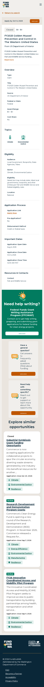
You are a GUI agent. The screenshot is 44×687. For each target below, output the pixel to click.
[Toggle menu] (40, 4)
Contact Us (23, 413)
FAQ (7, 670)
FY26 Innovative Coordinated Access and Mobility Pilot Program (21, 580)
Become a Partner (13, 674)
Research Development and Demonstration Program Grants (20, 507)
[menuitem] (23, 670)
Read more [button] (9, 60)
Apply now (35, 21)
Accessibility (10, 677)
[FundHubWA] (6, 4)
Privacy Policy (11, 681)
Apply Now (12, 213)
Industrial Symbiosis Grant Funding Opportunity (18, 443)
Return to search (12, 13)
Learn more (22, 333)
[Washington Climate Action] (34, 643)
